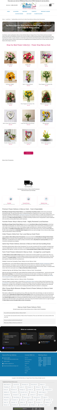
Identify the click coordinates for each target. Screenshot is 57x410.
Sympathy (34, 11)
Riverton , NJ (40, 399)
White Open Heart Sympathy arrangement (10, 123)
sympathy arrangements (44, 263)
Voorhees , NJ (48, 402)
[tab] (29, 313)
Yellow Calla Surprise (46, 142)
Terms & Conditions (28, 359)
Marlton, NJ (42, 384)
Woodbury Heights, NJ (44, 404)
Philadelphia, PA (7, 387)
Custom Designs (19, 13)
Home (8, 11)
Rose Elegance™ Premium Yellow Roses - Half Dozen (28, 103)
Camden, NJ (30, 389)
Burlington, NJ (22, 389)
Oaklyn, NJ (45, 397)
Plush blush (9, 103)
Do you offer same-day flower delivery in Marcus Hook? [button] (15, 312)
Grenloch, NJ (33, 392)
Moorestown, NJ (25, 384)
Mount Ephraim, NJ (17, 397)
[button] (2, 341)
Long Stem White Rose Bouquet (28, 123)
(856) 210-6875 (14, 5)
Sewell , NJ (6, 402)
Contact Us (27, 363)
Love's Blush (10, 64)
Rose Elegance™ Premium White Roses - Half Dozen (46, 84)
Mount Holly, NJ (34, 384)
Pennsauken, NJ (14, 399)
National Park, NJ (36, 397)
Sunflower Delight (10, 84)
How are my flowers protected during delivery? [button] (13, 320)
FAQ (25, 365)
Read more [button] (23, 339)
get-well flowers (5, 282)
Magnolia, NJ (41, 394)
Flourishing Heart (28, 142)
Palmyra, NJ (6, 399)
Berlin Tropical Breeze (28, 84)
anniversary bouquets (24, 214)
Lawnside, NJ (24, 394)
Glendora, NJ (14, 392)
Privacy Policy (27, 361)
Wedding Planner (45, 11)
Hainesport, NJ (16, 394)
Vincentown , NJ (39, 402)
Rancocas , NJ (23, 399)
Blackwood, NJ (14, 389)
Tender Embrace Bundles (10, 142)
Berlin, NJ (46, 387)
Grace (45, 64)
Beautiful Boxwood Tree (45, 103)
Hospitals (26, 370)
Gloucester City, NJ (24, 392)
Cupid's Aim (28, 64)
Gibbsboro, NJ (6, 392)
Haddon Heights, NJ (42, 392)
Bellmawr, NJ (38, 387)
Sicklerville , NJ (14, 402)
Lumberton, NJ (33, 394)
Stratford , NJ (22, 402)
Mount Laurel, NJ (27, 397)
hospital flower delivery (30, 281)
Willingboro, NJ (34, 404)
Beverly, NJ (6, 389)
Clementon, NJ (39, 389)
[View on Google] (21, 344)
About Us (26, 357)
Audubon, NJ (21, 387)
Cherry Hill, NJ (16, 384)
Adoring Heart (46, 123)
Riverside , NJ (32, 399)
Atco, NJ (14, 387)
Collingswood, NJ (48, 389)
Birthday (25, 11)
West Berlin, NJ (15, 404)
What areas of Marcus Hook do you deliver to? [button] (13, 322)
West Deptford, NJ (24, 404)
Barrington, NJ (30, 387)
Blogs (26, 372)
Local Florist (8, 19)
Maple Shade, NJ (7, 384)
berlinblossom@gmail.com (9, 363)
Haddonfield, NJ (7, 394)
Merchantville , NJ (7, 397)
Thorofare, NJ (30, 402)
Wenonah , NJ (6, 404)
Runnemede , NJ (48, 399)
